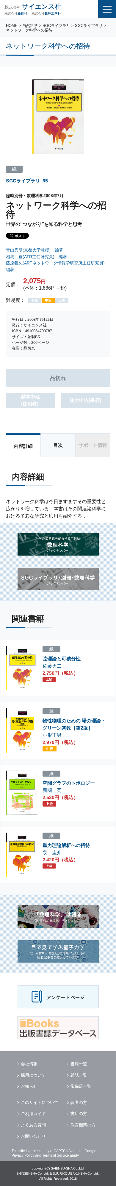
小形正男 (52, 735)
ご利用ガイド (33, 1113)
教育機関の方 (82, 1125)
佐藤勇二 (52, 665)
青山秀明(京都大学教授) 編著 (34, 250)
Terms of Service (55, 1155)
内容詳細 (23, 446)
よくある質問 (33, 1125)
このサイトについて (39, 1102)
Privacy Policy (23, 1155)
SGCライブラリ (56, 25)
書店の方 (78, 1113)
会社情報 (29, 1063)
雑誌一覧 (78, 1075)
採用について (33, 1075)
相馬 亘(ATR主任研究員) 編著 (36, 256)
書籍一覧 (78, 1063)
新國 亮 (52, 790)
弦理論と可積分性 (62, 658)
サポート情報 (93, 445)
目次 (58, 445)
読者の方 (78, 1102)
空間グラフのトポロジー (69, 783)
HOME (12, 25)
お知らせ (29, 1086)
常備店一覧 (80, 1086)
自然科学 (30, 25)
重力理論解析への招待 (66, 845)
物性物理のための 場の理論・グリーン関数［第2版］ (74, 724)
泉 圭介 (52, 852)
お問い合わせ (33, 1136)
